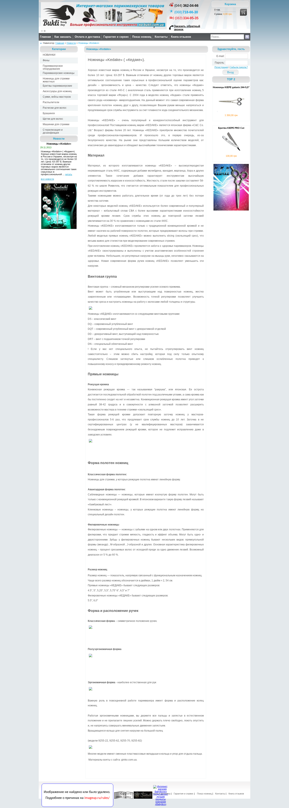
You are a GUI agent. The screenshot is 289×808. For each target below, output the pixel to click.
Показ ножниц (141, 36)
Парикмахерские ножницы (58, 73)
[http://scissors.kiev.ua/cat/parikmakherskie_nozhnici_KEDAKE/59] (231, 209)
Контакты (161, 36)
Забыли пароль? (239, 67)
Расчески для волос (54, 107)
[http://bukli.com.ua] (104, 28)
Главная (45, 36)
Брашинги (49, 113)
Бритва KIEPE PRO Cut (231, 128)
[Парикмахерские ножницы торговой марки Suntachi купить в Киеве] (143, 798)
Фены (46, 60)
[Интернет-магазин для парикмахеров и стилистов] (77, 806)
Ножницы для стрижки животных (56, 80)
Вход (230, 72)
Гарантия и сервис (116, 36)
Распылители (51, 102)
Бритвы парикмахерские (57, 85)
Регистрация (221, 67)
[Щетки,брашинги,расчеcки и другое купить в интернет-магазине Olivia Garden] (123, 798)
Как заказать (62, 36)
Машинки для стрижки (56, 124)
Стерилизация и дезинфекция (53, 131)
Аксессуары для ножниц (57, 91)
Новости (71, 43)
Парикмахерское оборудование (53, 67)
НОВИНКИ (49, 54)
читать (68, 174)
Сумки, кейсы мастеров (57, 96)
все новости (47, 179)
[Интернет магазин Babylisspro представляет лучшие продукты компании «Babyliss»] (160, 804)
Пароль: (219, 62)
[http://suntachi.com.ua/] (59, 228)
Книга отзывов (181, 36)
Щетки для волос (53, 118)
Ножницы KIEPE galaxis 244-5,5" (231, 87)
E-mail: (220, 56)
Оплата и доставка (87, 36)
